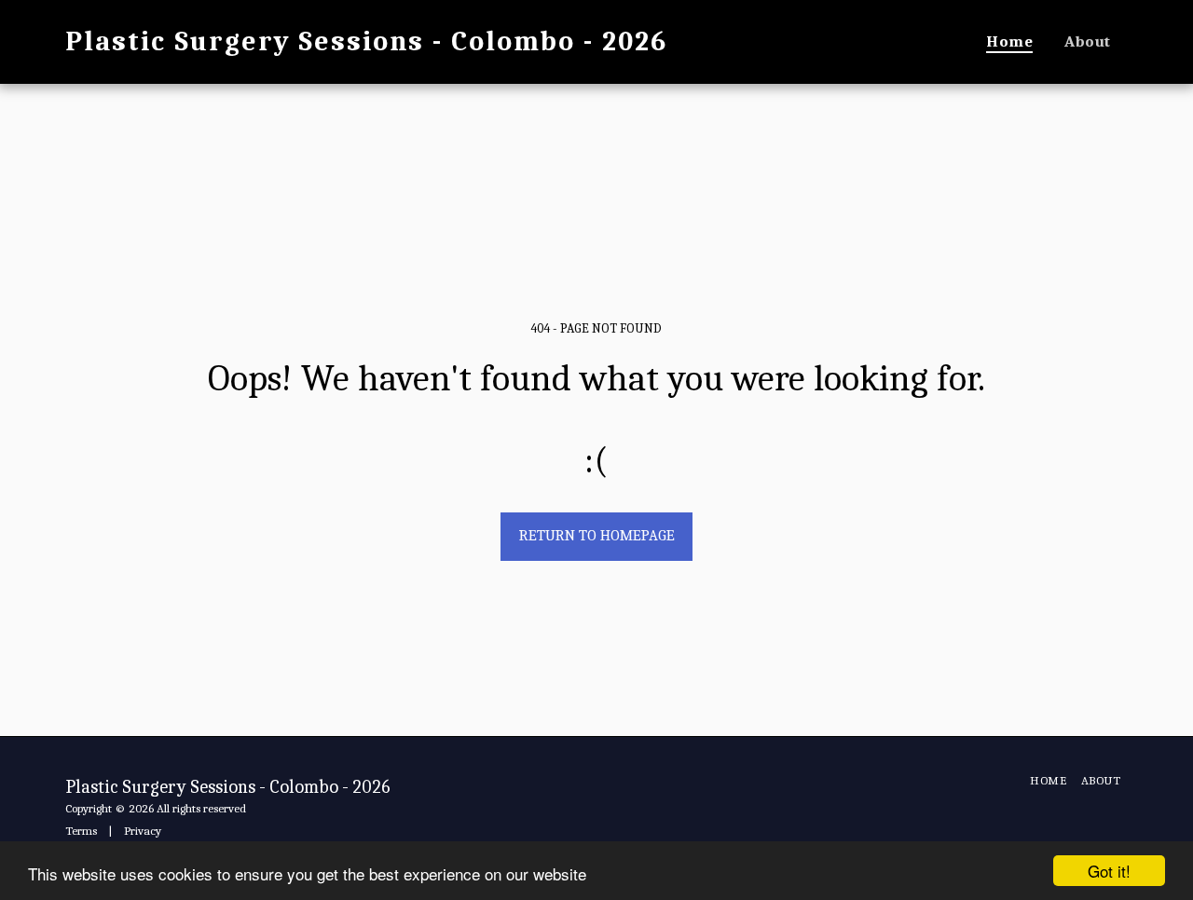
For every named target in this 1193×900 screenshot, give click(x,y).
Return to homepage (597, 535)
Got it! (1109, 870)
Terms (81, 831)
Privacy (142, 831)
